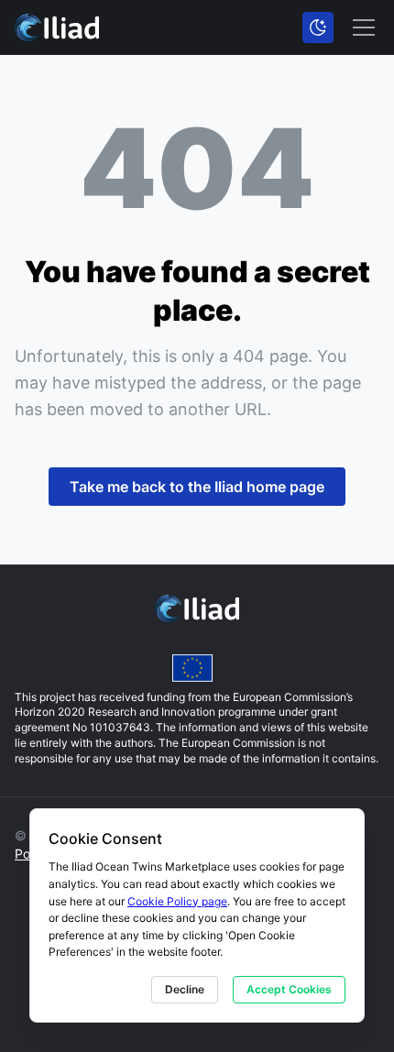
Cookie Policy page (177, 901)
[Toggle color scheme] (318, 27)
